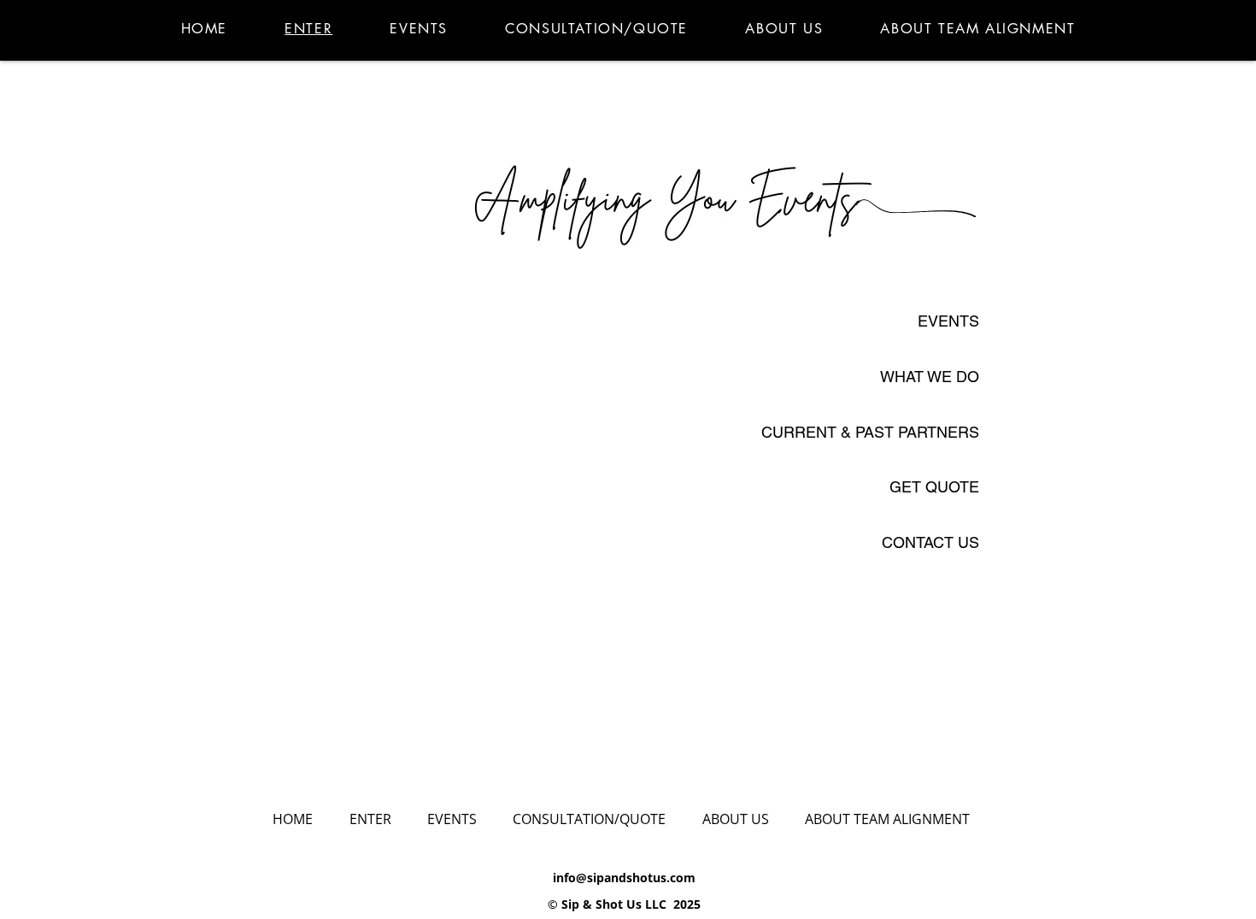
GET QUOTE (934, 487)
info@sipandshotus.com (624, 877)
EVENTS (948, 321)
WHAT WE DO (928, 377)
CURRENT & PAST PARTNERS (870, 432)
